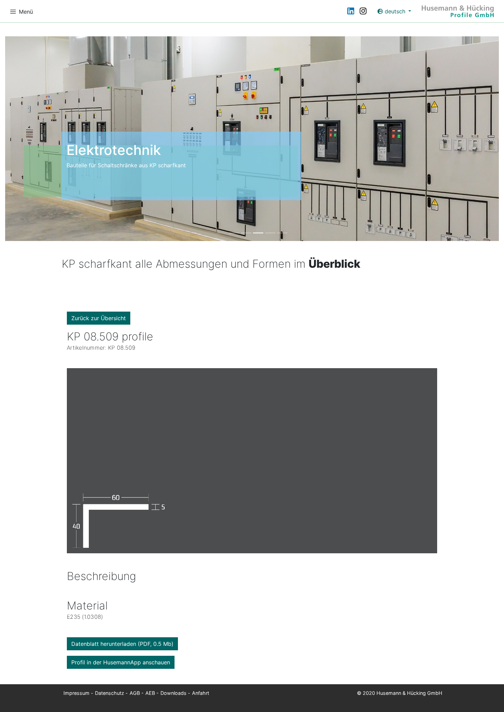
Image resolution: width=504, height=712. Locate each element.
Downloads (173, 693)
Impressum (76, 693)
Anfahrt (200, 693)
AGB (135, 693)
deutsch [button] (395, 11)
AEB (150, 693)
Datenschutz (109, 693)
